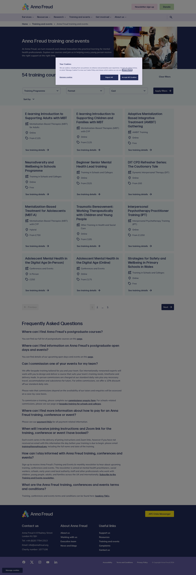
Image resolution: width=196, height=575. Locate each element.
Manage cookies (66, 77)
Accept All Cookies (129, 77)
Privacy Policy (127, 70)
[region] (99, 71)
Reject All (109, 77)
